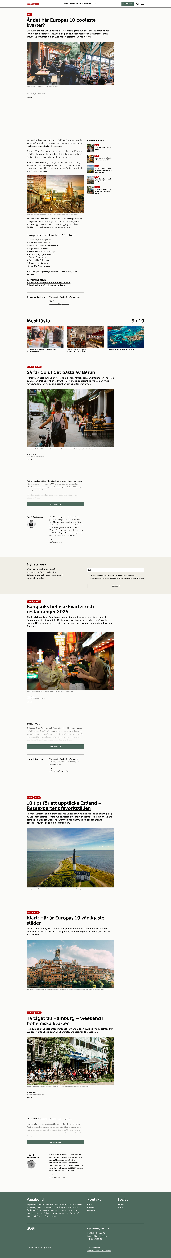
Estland (29, 797)
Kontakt (89, 1204)
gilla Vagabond (42, 271)
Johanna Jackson (32, 92)
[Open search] (137, 3)
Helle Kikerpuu (32, 696)
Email (89, 570)
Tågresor (79, 4)
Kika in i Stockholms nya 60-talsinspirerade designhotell (77, 350)
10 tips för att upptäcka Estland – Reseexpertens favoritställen (103, 170)
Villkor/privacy (93, 1248)
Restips (72, 4)
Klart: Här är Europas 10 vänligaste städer (102, 180)
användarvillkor (139, 578)
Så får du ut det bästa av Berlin (102, 148)
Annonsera (90, 1207)
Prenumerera (127, 3)
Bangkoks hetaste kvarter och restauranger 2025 (103, 159)
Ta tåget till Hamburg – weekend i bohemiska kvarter (102, 191)
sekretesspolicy (128, 578)
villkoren (107, 575)
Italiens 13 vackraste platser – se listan (120, 350)
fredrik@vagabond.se (57, 1177)
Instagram (121, 1204)
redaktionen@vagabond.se (59, 304)
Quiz (95, 4)
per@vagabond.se (55, 542)
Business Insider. (65, 157)
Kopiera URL (29, 97)
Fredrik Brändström (33, 1092)
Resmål (66, 4)
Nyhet (29, 14)
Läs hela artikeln (55, 504)
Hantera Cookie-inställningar (99, 1250)
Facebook (121, 1207)
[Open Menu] (142, 4)
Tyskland (30, 367)
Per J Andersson (32, 454)
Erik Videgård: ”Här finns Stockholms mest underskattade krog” (41, 350)
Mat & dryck (88, 4)
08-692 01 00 (96, 1239)
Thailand (30, 601)
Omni (41, 157)
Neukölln (48, 168)
